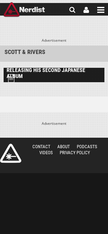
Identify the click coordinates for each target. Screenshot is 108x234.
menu (100, 10)
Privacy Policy (75, 152)
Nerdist (24, 10)
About (63, 146)
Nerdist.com (10, 153)
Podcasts (87, 146)
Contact (41, 146)
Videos (46, 152)
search (72, 10)
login (86, 10)
